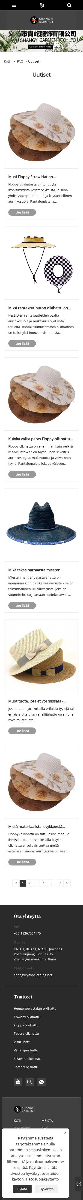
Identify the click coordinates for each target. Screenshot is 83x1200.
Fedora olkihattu (26, 1033)
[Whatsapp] (41, 1082)
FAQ (20, 61)
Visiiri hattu (23, 1042)
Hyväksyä (47, 1189)
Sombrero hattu (26, 1067)
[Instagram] (30, 1082)
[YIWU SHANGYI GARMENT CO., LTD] (42, 20)
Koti (17, 1120)
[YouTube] (18, 1082)
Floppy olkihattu (26, 1025)
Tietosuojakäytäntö (42, 1179)
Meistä (47, 1120)
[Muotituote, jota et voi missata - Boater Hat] (41, 656)
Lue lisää (22, 212)
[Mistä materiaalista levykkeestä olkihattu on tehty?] (41, 781)
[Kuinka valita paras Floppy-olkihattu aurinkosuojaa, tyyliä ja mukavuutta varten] (41, 394)
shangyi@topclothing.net (33, 975)
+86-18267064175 (27, 933)
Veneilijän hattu (26, 1050)
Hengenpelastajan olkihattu (35, 1008)
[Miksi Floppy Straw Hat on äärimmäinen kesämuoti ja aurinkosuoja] (41, 131)
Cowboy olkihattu (27, 1017)
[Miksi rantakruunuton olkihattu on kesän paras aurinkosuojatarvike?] (41, 262)
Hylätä (22, 1189)
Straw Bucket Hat (27, 1058)
